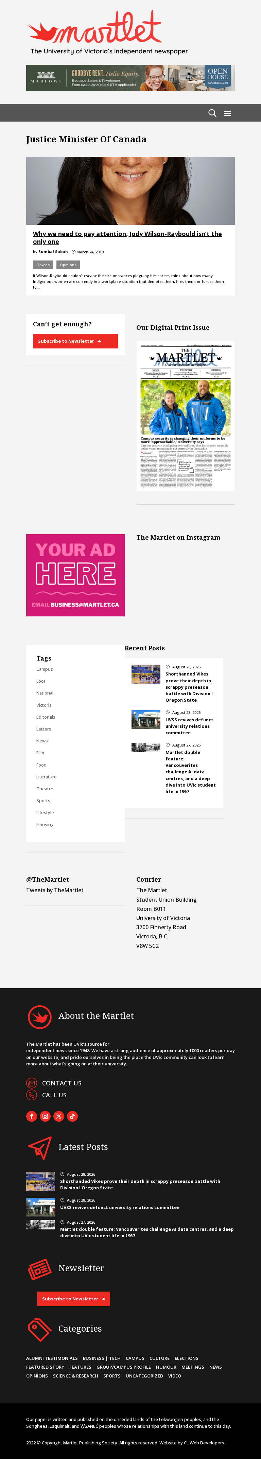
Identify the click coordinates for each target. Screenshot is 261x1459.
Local (41, 681)
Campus (44, 669)
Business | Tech (102, 1358)
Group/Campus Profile (124, 1367)
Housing (45, 825)
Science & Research (75, 1376)
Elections (186, 1358)
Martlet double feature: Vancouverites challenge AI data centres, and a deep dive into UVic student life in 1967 (191, 771)
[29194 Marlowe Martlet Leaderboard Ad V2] (130, 89)
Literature (46, 777)
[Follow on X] (58, 1116)
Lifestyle (45, 812)
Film (40, 753)
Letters (43, 729)
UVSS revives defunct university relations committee (189, 726)
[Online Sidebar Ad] (75, 614)
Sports (43, 800)
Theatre (44, 789)
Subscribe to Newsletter (66, 341)
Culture (160, 1358)
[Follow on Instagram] (45, 1116)
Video (174, 1376)
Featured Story (45, 1367)
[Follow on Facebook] (31, 1116)
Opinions (68, 264)
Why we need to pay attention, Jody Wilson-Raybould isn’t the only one (127, 238)
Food (41, 765)
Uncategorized (144, 1376)
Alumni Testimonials (52, 1358)
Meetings (192, 1367)
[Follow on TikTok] (72, 1116)
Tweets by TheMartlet (55, 890)
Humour (166, 1367)
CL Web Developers (204, 1443)
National (44, 693)
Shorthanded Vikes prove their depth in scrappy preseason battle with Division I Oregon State (189, 687)
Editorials (45, 717)
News (42, 741)
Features (80, 1367)
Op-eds (43, 264)
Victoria (44, 705)
